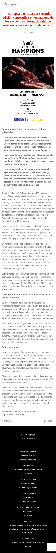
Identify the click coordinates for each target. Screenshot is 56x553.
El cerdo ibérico (28, 455)
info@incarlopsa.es (28, 438)
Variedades (28, 497)
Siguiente (47, 421)
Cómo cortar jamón (28, 501)
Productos (28, 465)
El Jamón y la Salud (28, 487)
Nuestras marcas (28, 460)
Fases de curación (28, 479)
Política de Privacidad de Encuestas (28, 542)
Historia (28, 473)
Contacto (28, 546)
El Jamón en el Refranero (28, 507)
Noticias (28, 521)
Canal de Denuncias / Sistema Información (28, 525)
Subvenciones (28, 538)
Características (28, 483)
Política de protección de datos (28, 469)
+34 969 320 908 (29, 435)
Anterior (7, 421)
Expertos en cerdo (28, 451)
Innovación (28, 511)
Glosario (28, 515)
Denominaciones (28, 493)
